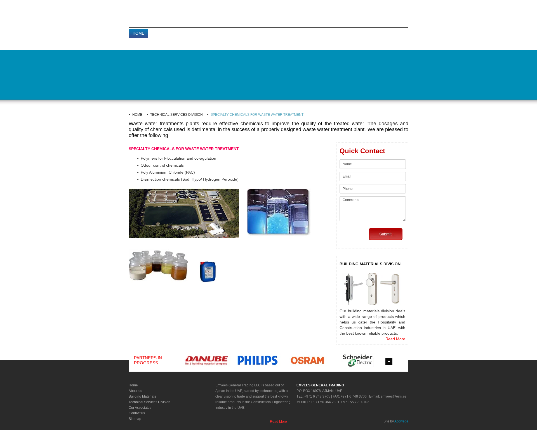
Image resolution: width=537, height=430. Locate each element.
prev (174, 362)
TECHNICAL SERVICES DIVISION (258, 33)
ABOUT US (162, 33)
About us (135, 391)
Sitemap (135, 419)
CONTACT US (350, 33)
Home (133, 385)
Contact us (137, 413)
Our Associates (140, 408)
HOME (138, 33)
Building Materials (142, 396)
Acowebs (401, 421)
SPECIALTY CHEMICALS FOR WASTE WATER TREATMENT (257, 115)
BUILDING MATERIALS (200, 33)
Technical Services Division (149, 402)
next (389, 362)
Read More (395, 339)
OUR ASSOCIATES (313, 33)
